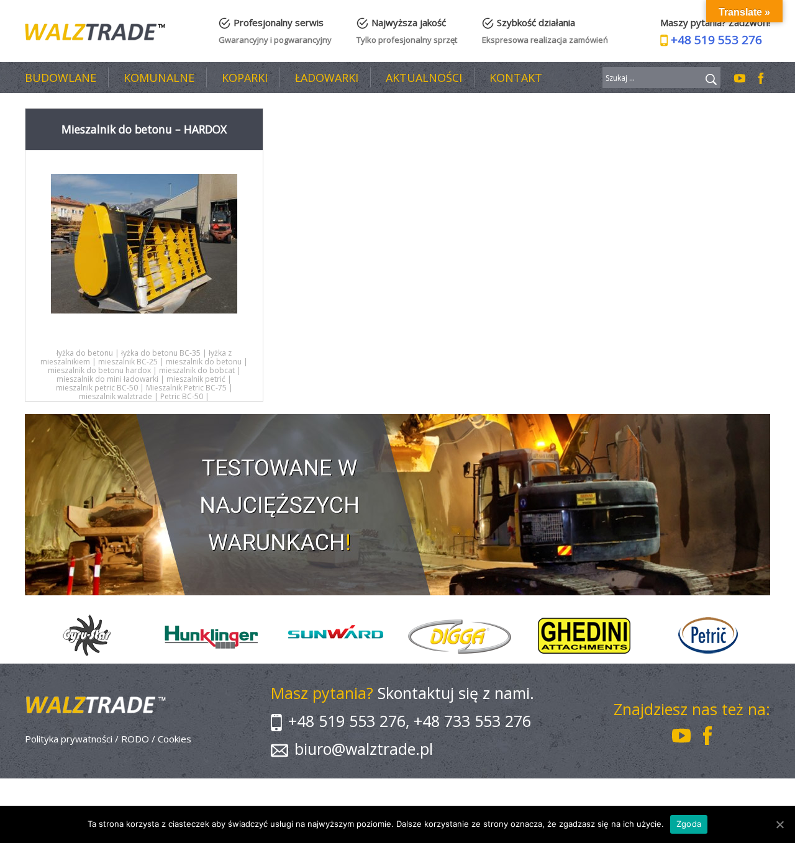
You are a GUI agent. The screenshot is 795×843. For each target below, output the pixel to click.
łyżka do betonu (85, 353)
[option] (87, 635)
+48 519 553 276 (716, 40)
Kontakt (515, 77)
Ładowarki (326, 77)
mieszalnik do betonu (204, 361)
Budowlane (60, 77)
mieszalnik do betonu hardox (99, 370)
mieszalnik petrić (195, 379)
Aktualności (424, 77)
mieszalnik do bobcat (197, 370)
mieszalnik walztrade (115, 396)
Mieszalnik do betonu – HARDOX (144, 129)
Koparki (245, 77)
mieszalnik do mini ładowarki (107, 379)
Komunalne (159, 77)
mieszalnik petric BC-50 (97, 387)
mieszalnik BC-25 (128, 361)
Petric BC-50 (181, 396)
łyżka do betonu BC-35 (161, 353)
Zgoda (688, 824)
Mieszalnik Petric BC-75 (186, 387)
